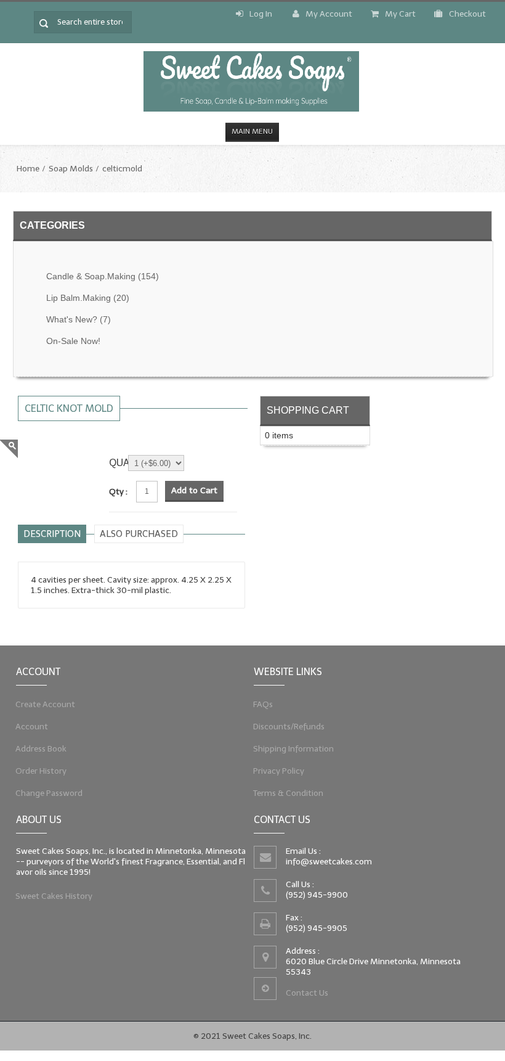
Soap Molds (71, 168)
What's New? (78, 319)
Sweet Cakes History (54, 896)
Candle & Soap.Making (102, 276)
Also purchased (139, 533)
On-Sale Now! (73, 341)
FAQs (263, 704)
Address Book (41, 749)
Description (52, 533)
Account (32, 726)
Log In (260, 14)
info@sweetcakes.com (329, 861)
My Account (328, 14)
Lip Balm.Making (87, 298)
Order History (41, 771)
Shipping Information (294, 749)
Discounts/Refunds (289, 726)
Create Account (45, 704)
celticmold (122, 168)
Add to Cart (194, 490)
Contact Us (307, 993)
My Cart (400, 14)
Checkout (467, 14)
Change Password (49, 793)
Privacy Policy (279, 771)
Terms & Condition (288, 793)
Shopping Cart (308, 410)
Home (28, 168)
